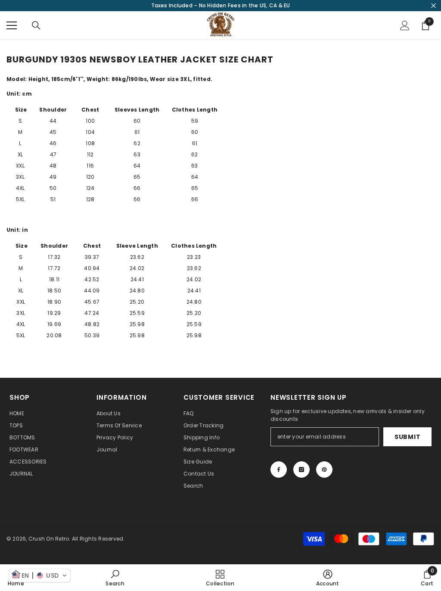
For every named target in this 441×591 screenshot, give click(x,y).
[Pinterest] (324, 469)
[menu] (11, 25)
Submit (407, 436)
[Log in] (405, 25)
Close (433, 6)
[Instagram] (301, 469)
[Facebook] (278, 469)
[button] (40, 575)
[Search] (36, 25)
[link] (115, 577)
